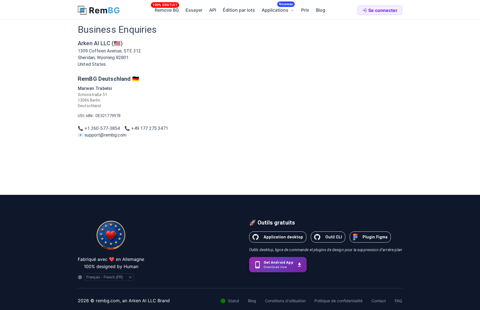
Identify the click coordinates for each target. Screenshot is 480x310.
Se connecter (383, 10)
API (212, 10)
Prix (305, 10)
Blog (320, 10)
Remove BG (167, 10)
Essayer (194, 10)
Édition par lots (239, 10)
